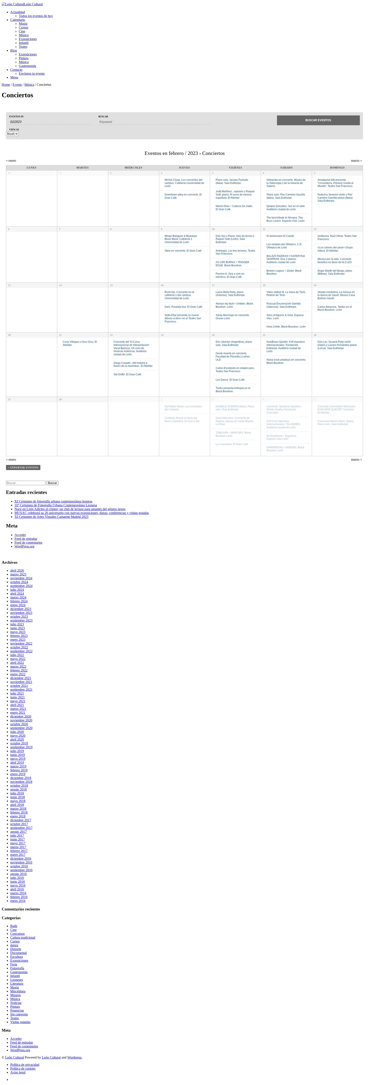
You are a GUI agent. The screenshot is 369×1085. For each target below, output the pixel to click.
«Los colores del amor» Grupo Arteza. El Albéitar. (335, 249)
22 (111, 335)
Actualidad (17, 12)
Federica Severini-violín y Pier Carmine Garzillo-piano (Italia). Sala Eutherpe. (335, 197)
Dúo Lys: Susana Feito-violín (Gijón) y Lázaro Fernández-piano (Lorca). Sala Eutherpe (337, 344)
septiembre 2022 (21, 651)
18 (264, 285)
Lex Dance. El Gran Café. (230, 379)
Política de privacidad (24, 1064)
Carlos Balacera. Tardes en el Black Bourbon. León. (335, 308)
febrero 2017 (19, 851)
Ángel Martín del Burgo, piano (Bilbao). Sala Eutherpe (335, 272)
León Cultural (14, 1057)
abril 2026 (17, 570)
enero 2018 (17, 816)
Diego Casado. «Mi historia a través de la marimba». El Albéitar (133, 364)
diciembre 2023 (20, 609)
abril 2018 (17, 805)
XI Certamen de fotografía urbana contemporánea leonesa (53, 501)
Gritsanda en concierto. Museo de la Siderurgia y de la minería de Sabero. (286, 182)
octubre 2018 (19, 785)
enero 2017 (17, 854)
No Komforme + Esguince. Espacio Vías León (281, 437)
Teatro (23, 46)
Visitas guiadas (20, 1022)
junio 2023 (17, 628)
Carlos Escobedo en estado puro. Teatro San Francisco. (235, 370)
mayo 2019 (17, 758)
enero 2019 (17, 774)
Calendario (17, 20)
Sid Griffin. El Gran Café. (128, 374)
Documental (18, 953)
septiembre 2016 (21, 870)
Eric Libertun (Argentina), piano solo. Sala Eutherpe (234, 343)
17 (213, 285)
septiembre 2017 (21, 828)
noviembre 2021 (21, 682)
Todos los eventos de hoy (36, 16)
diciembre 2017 (20, 820)
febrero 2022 (19, 670)
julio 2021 (17, 693)
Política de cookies (22, 1068)
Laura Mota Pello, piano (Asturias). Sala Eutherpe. (230, 294)
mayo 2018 (17, 801)
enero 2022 (17, 674)
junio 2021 (17, 697)
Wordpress (74, 1057)
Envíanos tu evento (32, 73)
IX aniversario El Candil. (280, 235)
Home (6, 84)
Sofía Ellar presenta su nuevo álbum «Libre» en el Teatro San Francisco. (183, 318)
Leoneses (16, 980)
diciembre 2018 (20, 778)
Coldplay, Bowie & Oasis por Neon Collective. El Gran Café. (182, 419)
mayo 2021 (17, 701)
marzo (356, 160)
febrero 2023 (19, 636)
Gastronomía (27, 66)
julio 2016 (17, 878)
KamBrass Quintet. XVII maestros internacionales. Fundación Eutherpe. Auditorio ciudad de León (285, 346)
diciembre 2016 (20, 858)
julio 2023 (17, 624)
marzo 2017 (18, 847)
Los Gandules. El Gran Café (232, 444)
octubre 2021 (19, 685)
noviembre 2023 (21, 613)
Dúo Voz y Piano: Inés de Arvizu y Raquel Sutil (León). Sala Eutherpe (235, 238)
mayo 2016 (17, 885)
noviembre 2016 (21, 862)
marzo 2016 (18, 893)
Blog (13, 50)
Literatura (16, 983)
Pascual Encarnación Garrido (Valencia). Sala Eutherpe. (283, 305)
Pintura (23, 58)
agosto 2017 (18, 831)
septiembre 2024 (21, 586)
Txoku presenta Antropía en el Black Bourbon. (233, 390)
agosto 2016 (18, 874)
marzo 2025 (18, 574)
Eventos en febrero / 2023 (171, 153)
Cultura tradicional (22, 937)
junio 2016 (17, 881)
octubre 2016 (19, 866)
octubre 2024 (19, 582)
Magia (23, 23)
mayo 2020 (17, 735)
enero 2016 (17, 901)
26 (315, 335)
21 (60, 335)
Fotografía (17, 968)
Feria (13, 964)
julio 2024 (17, 589)
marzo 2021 (18, 709)
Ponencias (17, 1010)
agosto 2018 (18, 789)
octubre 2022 (19, 647)
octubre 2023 (19, 616)
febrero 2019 (19, 770)
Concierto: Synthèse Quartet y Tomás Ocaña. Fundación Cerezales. (283, 409)
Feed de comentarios (28, 542)
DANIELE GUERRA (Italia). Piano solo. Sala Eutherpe (235, 408)
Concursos (17, 933)
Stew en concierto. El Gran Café (183, 250)
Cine (22, 31)
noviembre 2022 (21, 643)
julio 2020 (17, 732)
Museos (15, 995)
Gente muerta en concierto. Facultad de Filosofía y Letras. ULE (233, 356)
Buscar (103, 116)
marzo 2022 (18, 666)
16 (162, 285)
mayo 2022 (17, 659)
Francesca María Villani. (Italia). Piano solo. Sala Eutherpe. (336, 423)
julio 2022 (17, 655)
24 (213, 335)
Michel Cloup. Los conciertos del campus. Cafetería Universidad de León (184, 182)
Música (24, 35)
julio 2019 (17, 751)
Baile (13, 926)
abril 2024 (17, 593)
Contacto (16, 69)
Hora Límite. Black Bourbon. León (286, 326)
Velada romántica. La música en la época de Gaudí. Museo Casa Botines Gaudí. (336, 295)
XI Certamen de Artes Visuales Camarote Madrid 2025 (51, 516)
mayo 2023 (17, 632)
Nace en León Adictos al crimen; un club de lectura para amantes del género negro (70, 509)
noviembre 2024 (21, 578)
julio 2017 (17, 835)
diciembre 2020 (20, 716)
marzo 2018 (18, 808)
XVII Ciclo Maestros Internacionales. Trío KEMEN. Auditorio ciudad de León (283, 424)
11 (264, 229)
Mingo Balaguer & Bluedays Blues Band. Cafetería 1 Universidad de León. (181, 238)
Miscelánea (17, 991)
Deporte (15, 949)
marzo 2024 (18, 597)
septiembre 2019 (21, 747)
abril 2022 (17, 662)
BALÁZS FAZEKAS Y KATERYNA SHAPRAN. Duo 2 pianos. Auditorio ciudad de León (285, 259)
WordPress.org (24, 546)
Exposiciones (28, 39)
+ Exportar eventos (23, 467)
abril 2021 (17, 705)
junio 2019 (17, 755)
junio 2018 (17, 797)
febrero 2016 (19, 897)
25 (264, 335)
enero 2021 (17, 712)
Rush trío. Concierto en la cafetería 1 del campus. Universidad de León (179, 295)
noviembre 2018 (21, 782)
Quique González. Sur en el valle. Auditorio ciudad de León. (285, 208)
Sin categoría (19, 1014)
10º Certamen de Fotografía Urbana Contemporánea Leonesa (56, 505)
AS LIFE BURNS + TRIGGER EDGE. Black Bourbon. (232, 264)
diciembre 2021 (20, 678)
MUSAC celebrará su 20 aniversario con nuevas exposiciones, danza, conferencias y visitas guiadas (82, 513)
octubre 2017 (19, 824)
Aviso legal (17, 1072)
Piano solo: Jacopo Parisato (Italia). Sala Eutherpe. (232, 181)
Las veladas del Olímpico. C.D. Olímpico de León (284, 246)
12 (315, 229)
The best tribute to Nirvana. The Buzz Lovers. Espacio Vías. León (285, 219)
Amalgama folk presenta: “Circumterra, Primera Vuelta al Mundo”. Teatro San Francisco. (335, 182)
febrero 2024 (19, 601)
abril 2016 (17, 889)
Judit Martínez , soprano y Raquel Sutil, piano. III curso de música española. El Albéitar (235, 194)
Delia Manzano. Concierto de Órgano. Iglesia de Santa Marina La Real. (234, 421)
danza (14, 945)
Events (17, 84)
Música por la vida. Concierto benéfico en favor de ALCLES (335, 261)
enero (11, 160)
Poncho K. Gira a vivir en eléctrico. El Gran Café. (230, 275)
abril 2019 (17, 762)
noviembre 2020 (21, 720)
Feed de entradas (26, 538)
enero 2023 (17, 639)
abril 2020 (17, 739)
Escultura (16, 956)
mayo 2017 (17, 843)
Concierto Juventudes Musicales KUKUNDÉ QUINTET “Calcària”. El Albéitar (336, 409)
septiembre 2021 (21, 689)
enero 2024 (17, 605)
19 (315, 285)
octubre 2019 (19, 743)
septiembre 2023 (21, 620)
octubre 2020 (19, 724)
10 (213, 229)
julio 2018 (17, 793)
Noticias (15, 1003)
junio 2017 (17, 839)
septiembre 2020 (21, 728)
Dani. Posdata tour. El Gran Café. (184, 306)
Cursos (23, 27)
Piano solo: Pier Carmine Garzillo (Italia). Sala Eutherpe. (285, 196)
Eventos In (16, 116)
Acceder (20, 535)
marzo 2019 (18, 766)
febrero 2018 (19, 812)
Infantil (23, 43)
